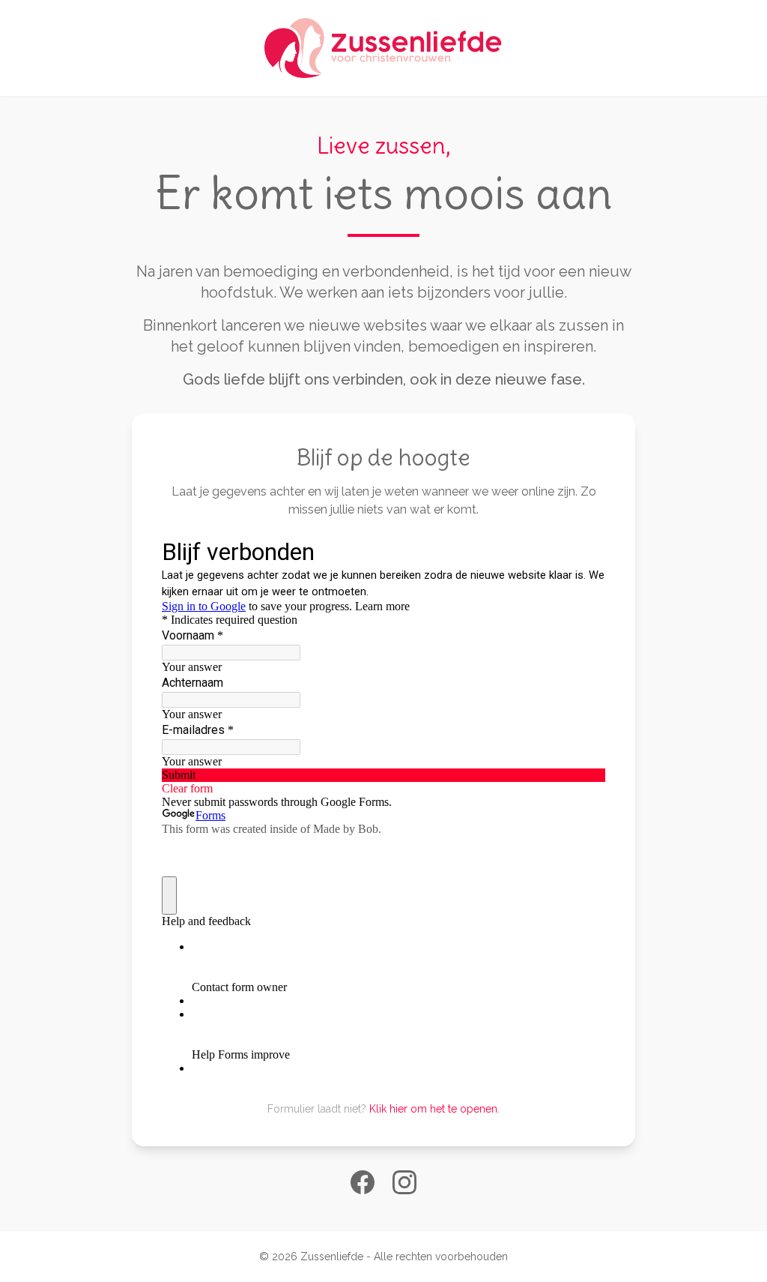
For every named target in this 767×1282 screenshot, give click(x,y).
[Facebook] (363, 1182)
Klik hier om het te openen (433, 1109)
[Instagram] (404, 1182)
